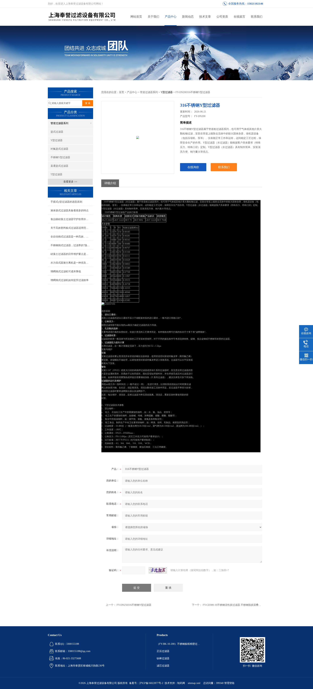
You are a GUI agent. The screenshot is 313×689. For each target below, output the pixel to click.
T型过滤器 (56, 174)
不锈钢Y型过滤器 (60, 157)
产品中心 (170, 16)
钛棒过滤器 (163, 658)
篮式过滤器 (57, 131)
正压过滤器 (163, 651)
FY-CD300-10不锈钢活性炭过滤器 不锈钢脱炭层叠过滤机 (234, 605)
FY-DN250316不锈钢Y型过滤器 (134, 605)
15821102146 (255, 3)
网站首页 (136, 16)
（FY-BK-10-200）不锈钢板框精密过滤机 (179, 644)
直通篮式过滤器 (59, 166)
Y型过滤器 (56, 140)
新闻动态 (188, 16)
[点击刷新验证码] (158, 570)
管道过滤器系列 (59, 123)
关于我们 (153, 16)
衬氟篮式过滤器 (59, 148)
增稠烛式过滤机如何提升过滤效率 (70, 280)
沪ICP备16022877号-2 (151, 683)
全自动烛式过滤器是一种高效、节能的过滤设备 (72, 236)
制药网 (181, 683)
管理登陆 (229, 683)
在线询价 (193, 167)
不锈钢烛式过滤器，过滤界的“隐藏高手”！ (72, 245)
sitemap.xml (194, 683)
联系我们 (256, 16)
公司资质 (222, 16)
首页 (121, 92)
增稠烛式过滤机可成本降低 (66, 271)
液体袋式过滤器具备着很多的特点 (70, 210)
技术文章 (205, 16)
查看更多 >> (70, 181)
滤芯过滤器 (163, 665)
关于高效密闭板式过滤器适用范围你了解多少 (72, 228)
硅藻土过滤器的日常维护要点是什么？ (72, 254)
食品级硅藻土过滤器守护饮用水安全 (71, 219)
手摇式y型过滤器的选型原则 (66, 201)
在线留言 (239, 16)
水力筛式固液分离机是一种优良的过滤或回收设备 (72, 262)
